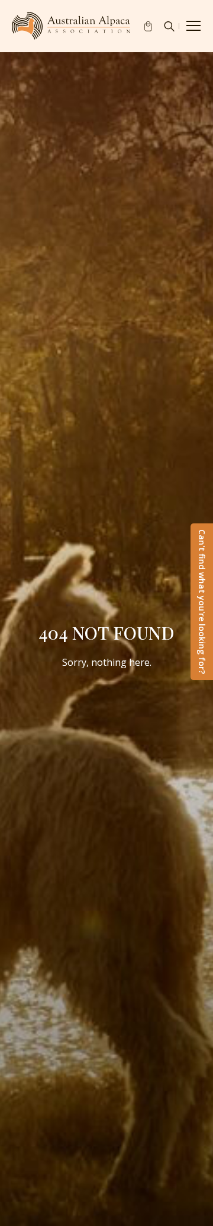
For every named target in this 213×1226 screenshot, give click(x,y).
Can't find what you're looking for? (202, 601)
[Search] (169, 26)
